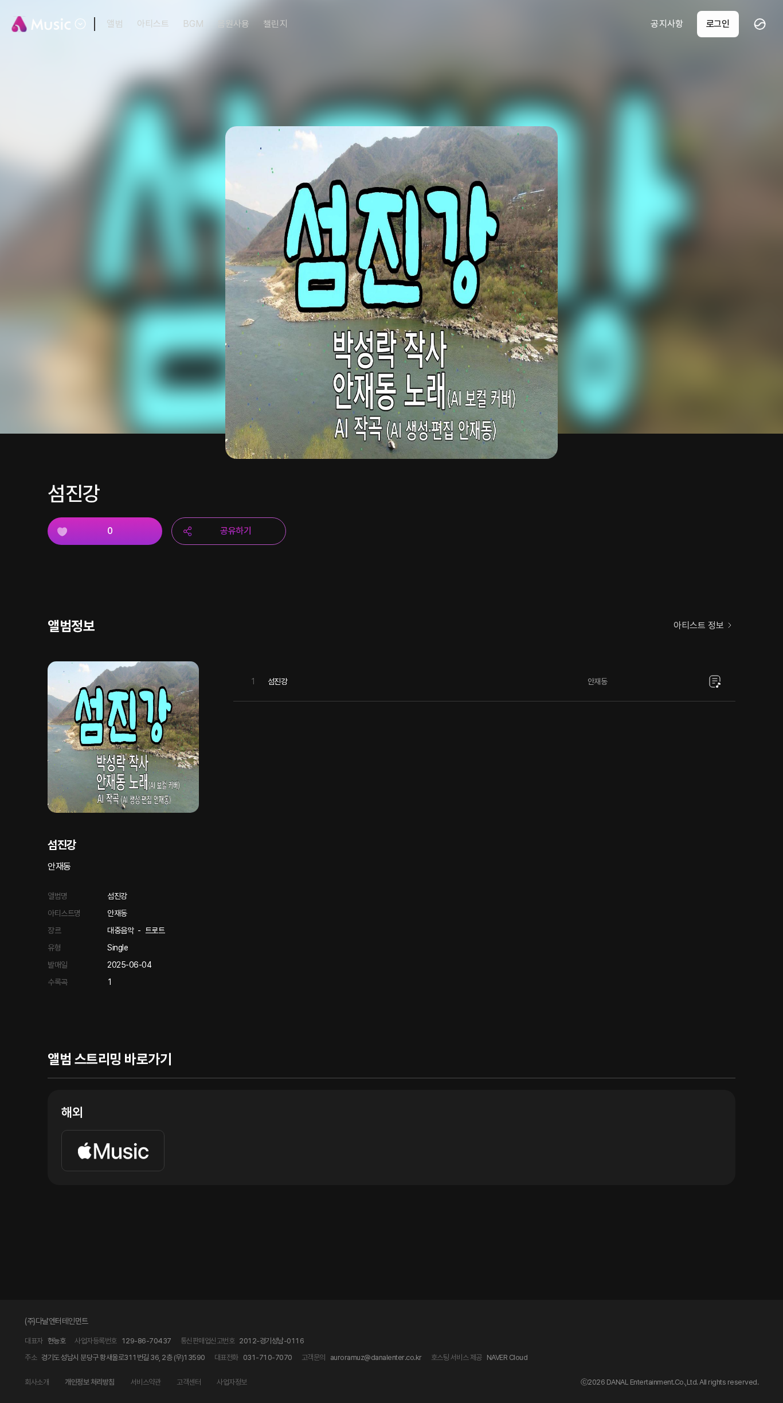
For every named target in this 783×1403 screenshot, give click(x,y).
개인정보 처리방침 (90, 1382)
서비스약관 (146, 1382)
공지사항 (667, 23)
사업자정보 (232, 1382)
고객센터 (189, 1382)
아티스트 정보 (699, 625)
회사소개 (37, 1382)
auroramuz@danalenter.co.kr (376, 1357)
